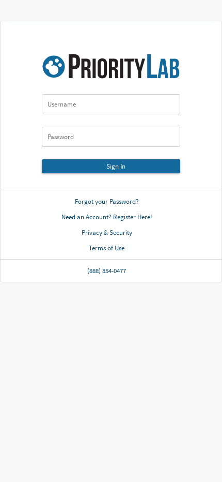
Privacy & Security (107, 232)
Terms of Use (106, 248)
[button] (111, 166)
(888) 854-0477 (106, 270)
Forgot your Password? (107, 201)
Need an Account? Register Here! (106, 217)
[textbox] (111, 104)
